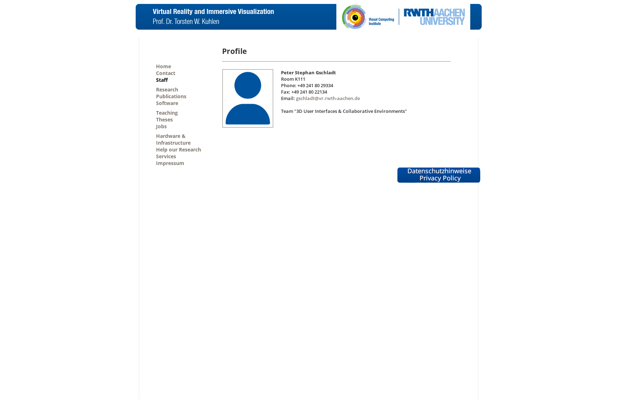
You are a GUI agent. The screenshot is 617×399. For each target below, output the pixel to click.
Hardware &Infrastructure (173, 139)
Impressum (170, 163)
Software (167, 103)
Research (167, 89)
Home (163, 66)
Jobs (161, 126)
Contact (165, 73)
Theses (164, 119)
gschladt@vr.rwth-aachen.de (328, 98)
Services (166, 156)
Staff (162, 79)
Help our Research (178, 149)
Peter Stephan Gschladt (308, 72)
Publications (171, 96)
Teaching (167, 112)
